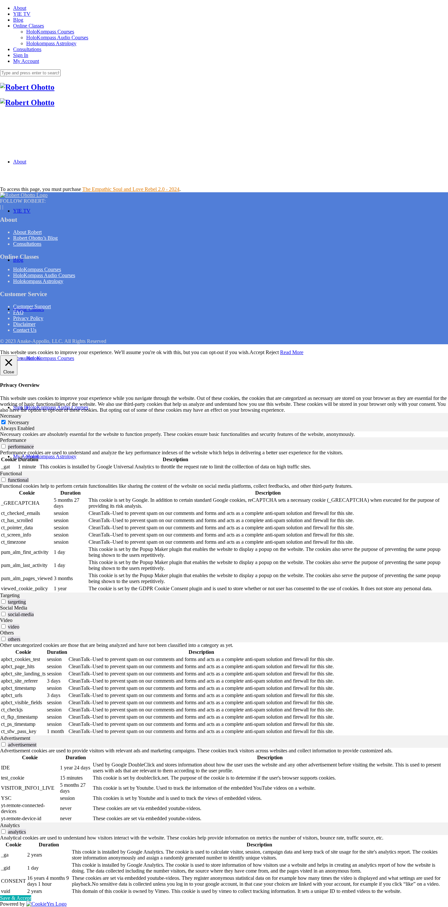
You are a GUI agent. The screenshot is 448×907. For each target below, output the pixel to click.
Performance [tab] (13, 440)
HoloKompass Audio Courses (57, 37)
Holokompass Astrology (51, 43)
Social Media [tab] (13, 608)
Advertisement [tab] (15, 738)
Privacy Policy (28, 318)
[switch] (3, 446)
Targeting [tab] (10, 595)
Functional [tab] (11, 473)
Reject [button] (272, 352)
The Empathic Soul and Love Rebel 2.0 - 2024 (130, 189)
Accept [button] (257, 352)
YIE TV (22, 14)
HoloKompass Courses (50, 31)
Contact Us (24, 330)
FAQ (18, 312)
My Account (26, 61)
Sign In (20, 55)
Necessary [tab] (10, 416)
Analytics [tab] (10, 825)
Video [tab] (6, 620)
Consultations (27, 49)
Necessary (18, 422)
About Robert (27, 232)
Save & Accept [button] (15, 898)
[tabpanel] (224, 434)
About (19, 8)
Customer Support (32, 306)
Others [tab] (7, 632)
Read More (291, 352)
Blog (18, 20)
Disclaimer (24, 324)
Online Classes (28, 25)
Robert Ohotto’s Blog (35, 238)
